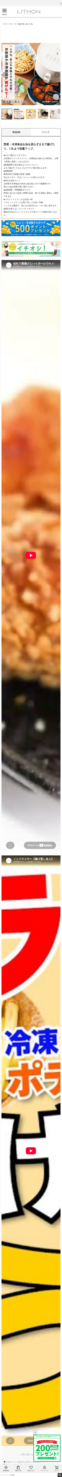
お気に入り (31, 1470)
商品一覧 (18, 1470)
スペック (46, 132)
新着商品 (6, 1470)
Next (57, 75)
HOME (4, 24)
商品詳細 (16, 132)
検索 (60, 1475)
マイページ (44, 1470)
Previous (5, 75)
